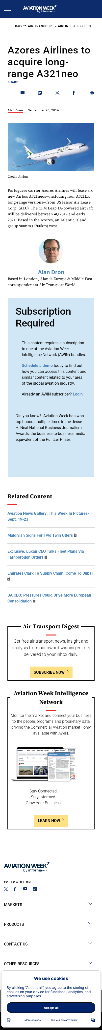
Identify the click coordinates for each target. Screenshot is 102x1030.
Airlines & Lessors (74, 26)
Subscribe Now (49, 672)
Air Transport (41, 26)
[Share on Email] (23, 94)
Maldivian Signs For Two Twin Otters (40, 535)
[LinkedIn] (35, 889)
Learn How (49, 820)
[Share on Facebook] (75, 94)
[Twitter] (6, 889)
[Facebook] (16, 889)
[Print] (92, 94)
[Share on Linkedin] (40, 94)
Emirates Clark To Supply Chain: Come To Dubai (50, 573)
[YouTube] (25, 889)
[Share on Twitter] (57, 94)
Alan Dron (15, 110)
